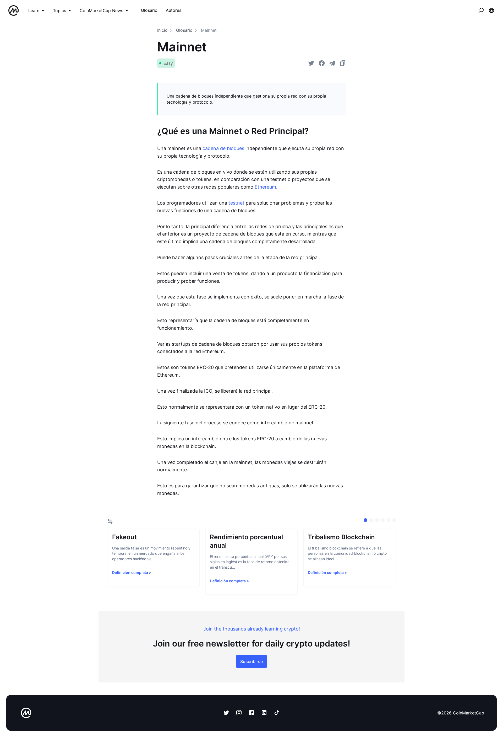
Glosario (184, 30)
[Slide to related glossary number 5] (394, 520)
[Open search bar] (481, 10)
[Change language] (491, 10)
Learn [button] (33, 10)
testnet (236, 203)
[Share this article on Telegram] (332, 63)
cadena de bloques (223, 148)
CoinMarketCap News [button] (101, 10)
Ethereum (265, 187)
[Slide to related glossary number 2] (377, 520)
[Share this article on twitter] (311, 63)
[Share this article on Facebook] (322, 63)
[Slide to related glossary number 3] (383, 520)
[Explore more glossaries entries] (110, 521)
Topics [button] (59, 10)
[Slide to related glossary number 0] (365, 520)
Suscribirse (251, 661)
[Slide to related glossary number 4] (388, 520)
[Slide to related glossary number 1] (371, 520)
